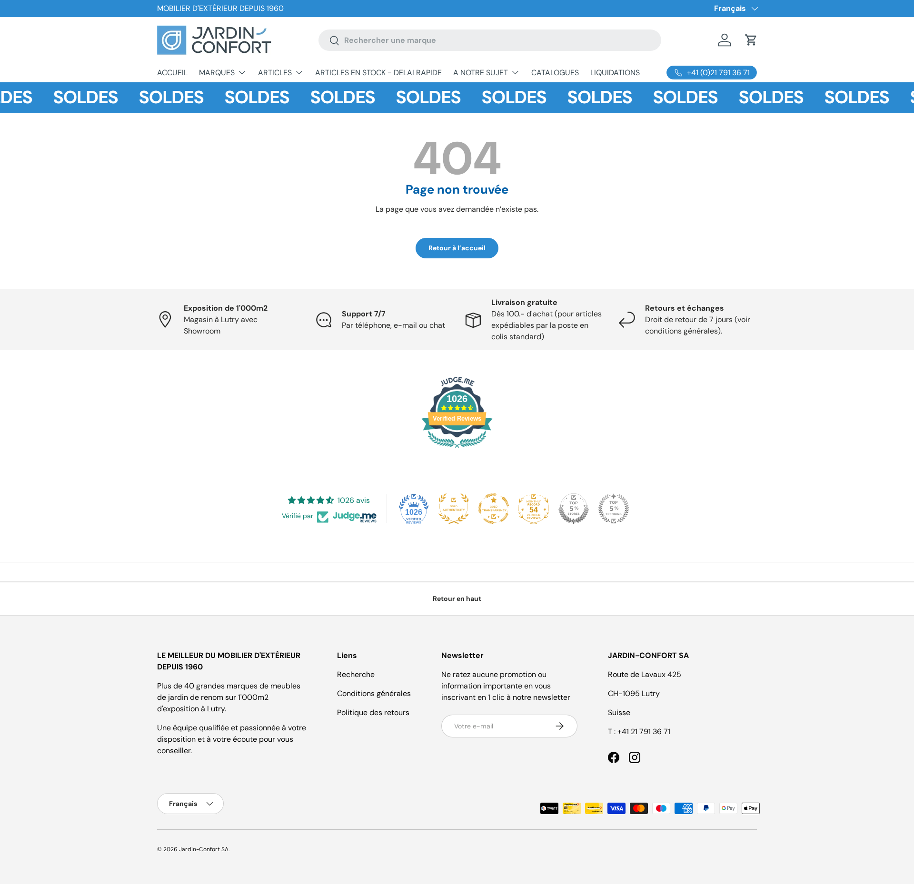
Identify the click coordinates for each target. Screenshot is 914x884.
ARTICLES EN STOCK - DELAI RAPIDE (378, 73)
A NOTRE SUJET (480, 73)
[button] (751, 39)
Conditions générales (374, 693)
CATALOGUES (555, 73)
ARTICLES (275, 73)
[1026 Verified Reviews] (457, 449)
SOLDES (77, 97)
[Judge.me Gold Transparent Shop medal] (493, 508)
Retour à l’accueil (457, 248)
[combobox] (489, 40)
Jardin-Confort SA (203, 849)
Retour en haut (457, 598)
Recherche (356, 674)
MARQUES (217, 73)
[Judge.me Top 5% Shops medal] (573, 508)
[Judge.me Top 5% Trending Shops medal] (613, 508)
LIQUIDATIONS (615, 73)
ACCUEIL (172, 73)
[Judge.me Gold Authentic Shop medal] (453, 508)
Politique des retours (373, 712)
